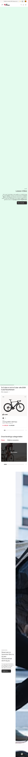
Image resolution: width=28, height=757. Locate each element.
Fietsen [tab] (3, 440)
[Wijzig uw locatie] (25, 1)
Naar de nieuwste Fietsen (13, 199)
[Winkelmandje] (26, 5)
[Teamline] (5, 418)
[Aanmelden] (23, 5)
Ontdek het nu (5, 671)
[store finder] (22, 1)
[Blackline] (3, 418)
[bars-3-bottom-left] (2, 4)
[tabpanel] (14, 454)
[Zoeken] (21, 5)
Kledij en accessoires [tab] (13, 440)
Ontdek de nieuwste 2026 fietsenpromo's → (7, 1)
